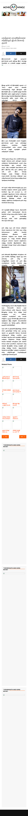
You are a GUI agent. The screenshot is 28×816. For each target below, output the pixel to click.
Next (22, 436)
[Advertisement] (14, 25)
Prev (6, 436)
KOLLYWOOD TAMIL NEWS (9, 48)
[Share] (11, 53)
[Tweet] (21, 53)
